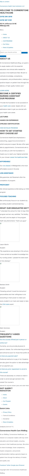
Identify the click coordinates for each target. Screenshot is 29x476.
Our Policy (6, 44)
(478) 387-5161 (6, 20)
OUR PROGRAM (7, 41)
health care (7, 106)
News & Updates (8, 47)
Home (5, 34)
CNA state (6, 304)
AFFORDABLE (5, 161)
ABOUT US (6, 37)
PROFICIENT (4, 185)
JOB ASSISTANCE (6, 173)
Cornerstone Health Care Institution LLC (12, 6)
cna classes (6, 165)
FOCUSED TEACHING (8, 196)
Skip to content (4, 1)
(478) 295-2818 (6, 17)
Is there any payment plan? (9, 356)
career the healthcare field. (19, 157)
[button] (14, 30)
